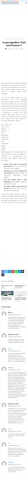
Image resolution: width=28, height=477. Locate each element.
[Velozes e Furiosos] (18, 136)
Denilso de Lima (10, 48)
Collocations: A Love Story (6, 286)
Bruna (10, 312)
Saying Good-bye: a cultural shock (20, 286)
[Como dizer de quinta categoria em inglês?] (21, 293)
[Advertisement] (14, 21)
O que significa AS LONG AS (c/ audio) (6, 298)
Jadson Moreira (13, 404)
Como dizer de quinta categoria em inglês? (21, 298)
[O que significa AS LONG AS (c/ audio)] (7, 293)
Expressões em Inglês (17, 38)
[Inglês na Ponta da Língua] (10, 2)
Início (8, 38)
